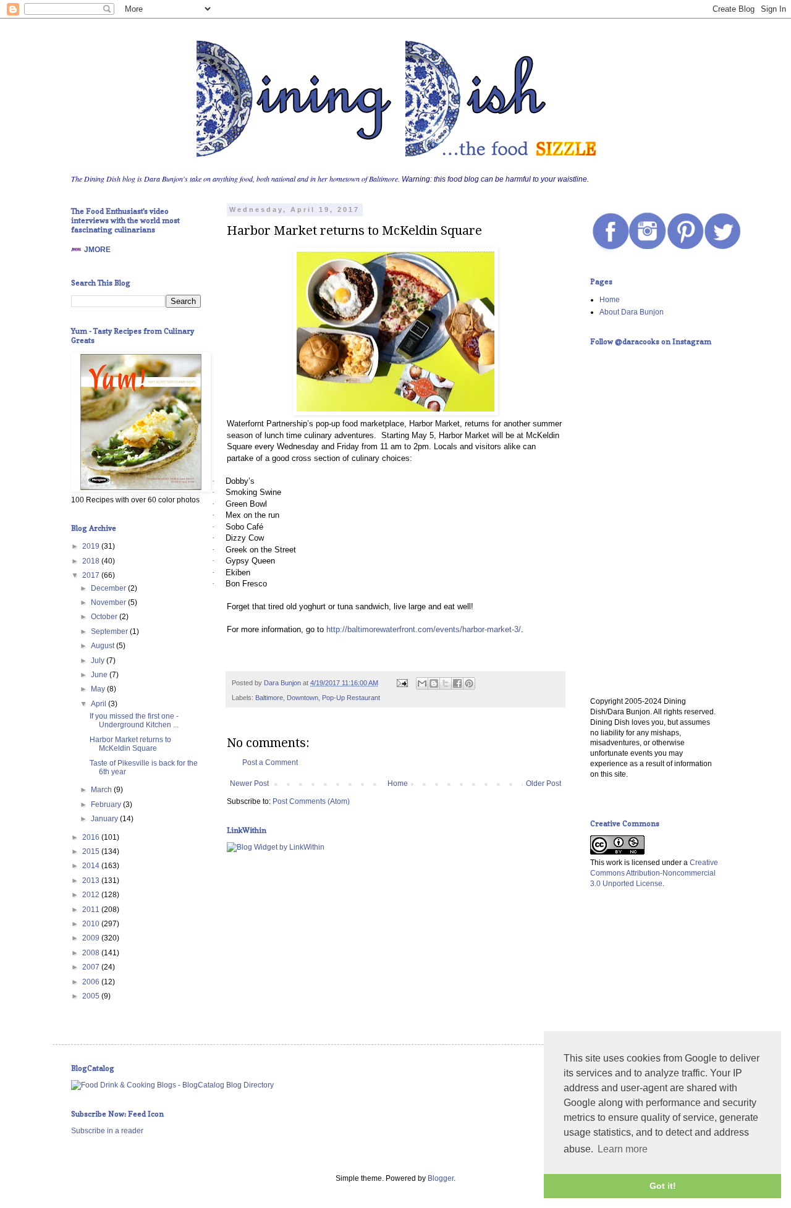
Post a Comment (270, 762)
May (99, 689)
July (98, 660)
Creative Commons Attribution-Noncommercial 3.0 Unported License (654, 873)
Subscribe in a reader (107, 1130)
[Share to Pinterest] (469, 683)
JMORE (97, 249)
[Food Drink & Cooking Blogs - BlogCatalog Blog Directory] (172, 1085)
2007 (91, 967)
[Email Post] (402, 682)
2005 (91, 996)
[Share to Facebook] (457, 683)
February (107, 804)
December (109, 588)
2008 (91, 952)
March (102, 789)
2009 (91, 938)
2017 (91, 575)
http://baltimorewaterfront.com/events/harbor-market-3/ (423, 629)
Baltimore (269, 697)
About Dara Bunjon (631, 312)
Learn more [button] (623, 1149)
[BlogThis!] (434, 683)
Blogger (441, 1178)
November (109, 602)
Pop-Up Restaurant (351, 697)
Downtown (302, 697)
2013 (91, 880)
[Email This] (422, 683)
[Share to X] (445, 683)
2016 (91, 837)
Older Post (543, 783)
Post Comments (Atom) (311, 801)
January (105, 818)
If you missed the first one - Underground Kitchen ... (134, 720)
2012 (91, 894)
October (105, 616)
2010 (91, 923)
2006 (91, 982)
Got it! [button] (662, 1186)
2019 (91, 546)
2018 (91, 561)
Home (397, 783)
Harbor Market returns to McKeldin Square (130, 744)
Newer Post (249, 783)
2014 (91, 865)
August (103, 645)
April (99, 703)
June (100, 674)
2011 (91, 909)
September (110, 631)
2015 (91, 851)
